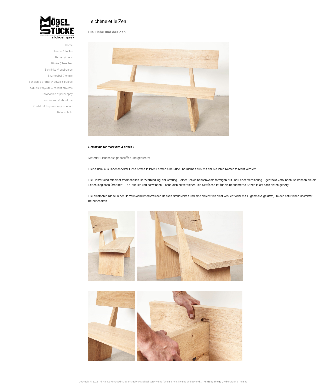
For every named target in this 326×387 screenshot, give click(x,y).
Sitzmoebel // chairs (60, 75)
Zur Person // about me (58, 100)
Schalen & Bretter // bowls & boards (51, 81)
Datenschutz (65, 112)
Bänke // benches (62, 63)
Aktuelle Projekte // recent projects (51, 88)
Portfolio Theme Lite (215, 381)
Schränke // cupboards (59, 69)
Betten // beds (64, 57)
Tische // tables (63, 51)
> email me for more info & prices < (111, 147)
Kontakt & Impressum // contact (53, 106)
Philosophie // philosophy (57, 94)
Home (69, 45)
